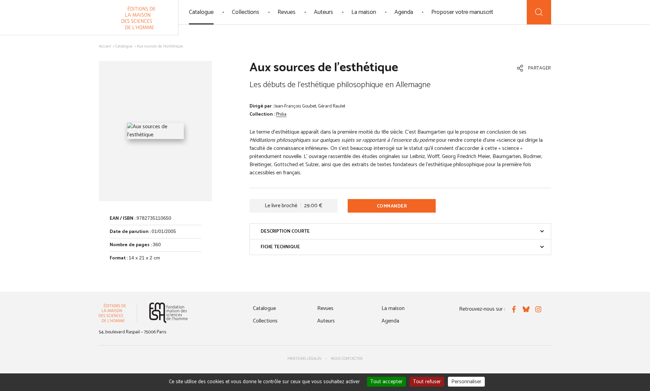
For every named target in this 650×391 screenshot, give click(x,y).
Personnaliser (466, 381)
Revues (287, 12)
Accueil (105, 46)
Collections (245, 12)
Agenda (403, 12)
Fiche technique (280, 247)
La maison (363, 12)
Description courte (285, 231)
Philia (281, 114)
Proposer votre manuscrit (462, 12)
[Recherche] (539, 12)
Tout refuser (427, 381)
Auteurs (323, 12)
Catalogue (201, 12)
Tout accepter (386, 381)
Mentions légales (304, 358)
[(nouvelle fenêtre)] (168, 312)
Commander (392, 206)
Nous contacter (347, 358)
